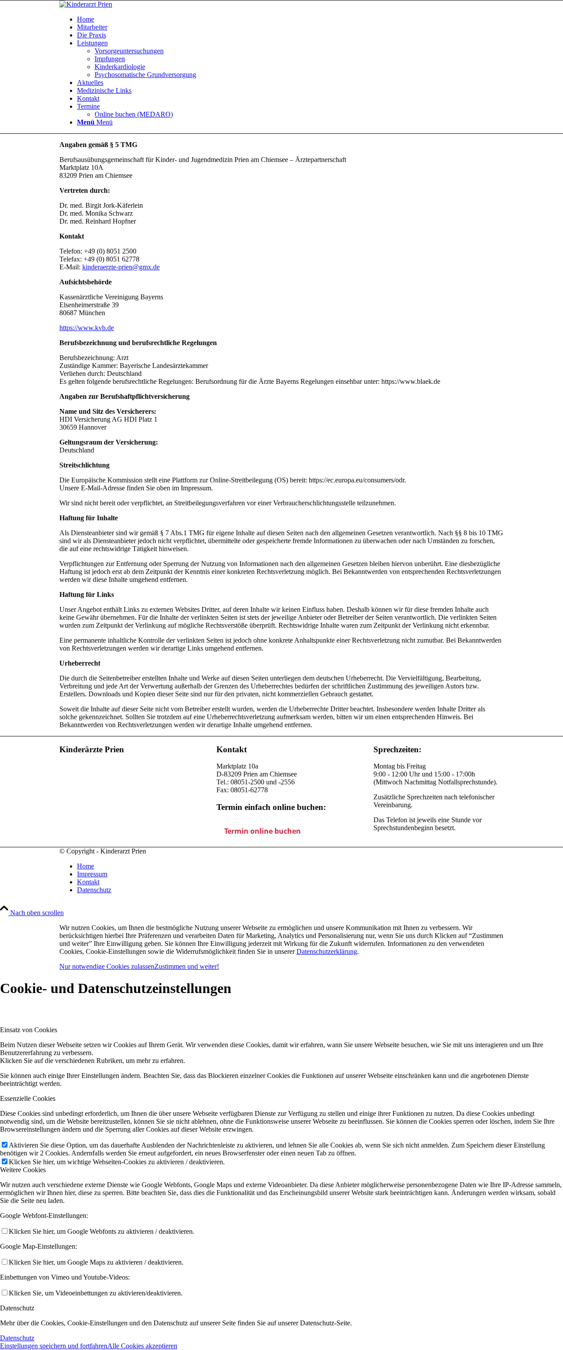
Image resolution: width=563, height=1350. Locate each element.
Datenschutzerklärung (326, 951)
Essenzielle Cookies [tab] (27, 1098)
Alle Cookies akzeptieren (142, 1346)
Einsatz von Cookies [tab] (28, 1030)
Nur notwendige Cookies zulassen (106, 966)
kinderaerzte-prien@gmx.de (121, 267)
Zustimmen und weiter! (186, 966)
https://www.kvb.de (86, 327)
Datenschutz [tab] (17, 1308)
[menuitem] (290, 19)
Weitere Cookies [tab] (23, 1169)
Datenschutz (17, 1338)
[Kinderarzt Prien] (85, 4)
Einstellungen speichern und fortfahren (53, 1346)
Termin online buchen (262, 831)
